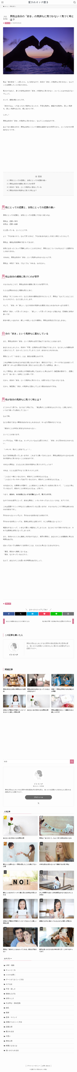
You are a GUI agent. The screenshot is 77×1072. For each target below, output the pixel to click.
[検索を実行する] (72, 761)
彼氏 (7, 1008)
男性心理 (7, 23)
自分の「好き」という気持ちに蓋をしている (26, 187)
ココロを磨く (11, 975)
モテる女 (9, 984)
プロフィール (38, 797)
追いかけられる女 (12, 1050)
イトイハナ (13, 655)
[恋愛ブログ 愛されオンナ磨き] (38, 2)
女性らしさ (10, 998)
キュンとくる (11, 970)
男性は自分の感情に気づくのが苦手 (22, 184)
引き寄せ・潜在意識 (13, 1003)
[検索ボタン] (74, 2)
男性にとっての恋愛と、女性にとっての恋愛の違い (28, 180)
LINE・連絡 (10, 965)
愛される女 (10, 1031)
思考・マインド (11, 1017)
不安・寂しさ (11, 989)
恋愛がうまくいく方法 (14, 1022)
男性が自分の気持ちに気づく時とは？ (23, 190)
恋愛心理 (9, 1027)
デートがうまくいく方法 (15, 979)
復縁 (7, 1012)
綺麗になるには (11, 1045)
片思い (8, 1036)
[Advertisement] (38, 152)
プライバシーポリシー (33, 1066)
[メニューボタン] (2, 2)
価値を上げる (11, 994)
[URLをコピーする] (68, 613)
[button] (9, 613)
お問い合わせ (46, 1066)
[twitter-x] (38, 803)
